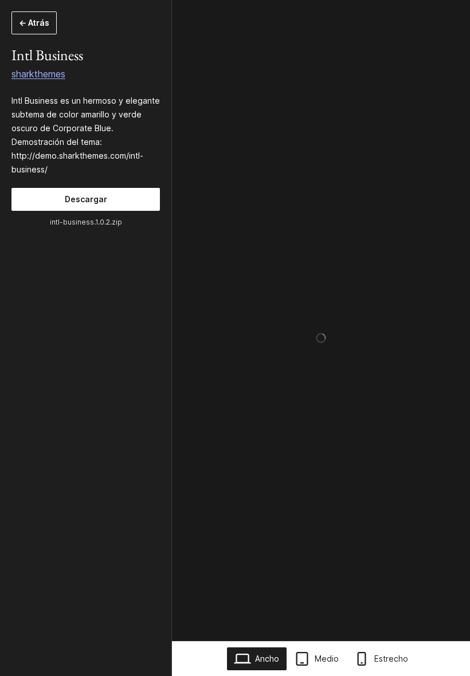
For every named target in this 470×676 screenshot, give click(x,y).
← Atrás (34, 22)
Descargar (86, 199)
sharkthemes (38, 74)
